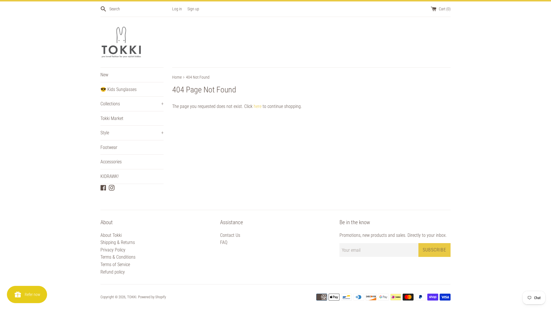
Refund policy (112, 272)
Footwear (108, 147)
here (257, 106)
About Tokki (111, 235)
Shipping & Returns (117, 242)
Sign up (193, 9)
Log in (177, 9)
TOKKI (131, 297)
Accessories (111, 161)
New (104, 75)
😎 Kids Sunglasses (118, 89)
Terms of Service (115, 264)
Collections (132, 103)
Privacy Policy (112, 250)
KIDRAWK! (109, 176)
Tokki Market (111, 118)
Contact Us (230, 235)
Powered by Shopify (152, 297)
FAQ (223, 242)
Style (132, 132)
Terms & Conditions (117, 257)
